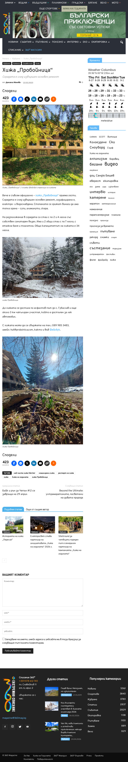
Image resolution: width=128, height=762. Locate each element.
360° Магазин (33, 50)
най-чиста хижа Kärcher (24, 473)
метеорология (109, 204)
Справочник (28, 64)
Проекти (99, 755)
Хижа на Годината (74, 8)
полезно (94, 220)
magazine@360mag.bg (14, 718)
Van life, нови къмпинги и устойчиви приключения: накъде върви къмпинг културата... (72, 729)
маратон (95, 203)
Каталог (16, 64)
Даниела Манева (13, 82)
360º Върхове (76, 755)
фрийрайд (103, 260)
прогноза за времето (102, 226)
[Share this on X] (27, 99)
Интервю (73, 42)
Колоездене (98, 142)
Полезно (57, 42)
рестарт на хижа (66, 473)
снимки (104, 237)
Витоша (112, 136)
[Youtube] (27, 727)
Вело (103, 3)
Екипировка (99, 42)
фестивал (110, 254)
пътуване (107, 231)
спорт (114, 237)
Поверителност (45, 759)
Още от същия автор (37, 509)
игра (104, 187)
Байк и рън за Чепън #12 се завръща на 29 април (18, 492)
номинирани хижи (46, 473)
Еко (85, 42)
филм (93, 260)
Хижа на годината (20, 477)
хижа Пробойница (40, 477)
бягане (96, 164)
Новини (13, 42)
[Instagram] (12, 727)
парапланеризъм (99, 215)
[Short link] (47, 99)
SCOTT (102, 137)
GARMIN (93, 137)
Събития (25, 42)
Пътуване (42, 42)
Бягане (92, 3)
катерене (98, 198)
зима (97, 186)
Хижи (38, 64)
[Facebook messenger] (20, 99)
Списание (14, 50)
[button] (122, 42)
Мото (115, 3)
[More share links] (53, 99)
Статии (92, 704)
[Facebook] (5, 727)
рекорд (94, 237)
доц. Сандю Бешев (102, 175)
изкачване (113, 186)
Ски (112, 142)
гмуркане (94, 170)
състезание (100, 248)
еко (91, 187)
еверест (95, 181)
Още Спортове (48, 8)
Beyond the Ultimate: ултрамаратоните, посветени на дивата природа (64, 494)
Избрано (6, 64)
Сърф (110, 148)
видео (111, 164)
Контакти (29, 759)
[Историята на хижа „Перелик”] (14, 524)
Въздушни (39, 3)
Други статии (57, 679)
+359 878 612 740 (28, 681)
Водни (22, 3)
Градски (77, 3)
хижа (6, 477)
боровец (114, 159)
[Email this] (40, 99)
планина (116, 215)
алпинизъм (98, 159)
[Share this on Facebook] (14, 99)
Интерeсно (66, 695)
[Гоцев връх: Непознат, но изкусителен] (51, 691)
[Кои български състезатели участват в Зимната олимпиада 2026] (51, 706)
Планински (59, 3)
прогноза (104, 220)
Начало (5, 58)
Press (89, 755)
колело (111, 198)
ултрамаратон (97, 254)
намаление (96, 209)
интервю (98, 192)
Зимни (9, 3)
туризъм (116, 248)
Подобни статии (13, 509)
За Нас (27, 755)
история (111, 192)
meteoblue (106, 120)
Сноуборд (97, 148)
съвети (95, 243)
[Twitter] (20, 727)
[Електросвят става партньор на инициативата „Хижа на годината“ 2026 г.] (42, 524)
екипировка (110, 181)
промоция (94, 232)
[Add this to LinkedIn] (33, 99)
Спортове (93, 694)
